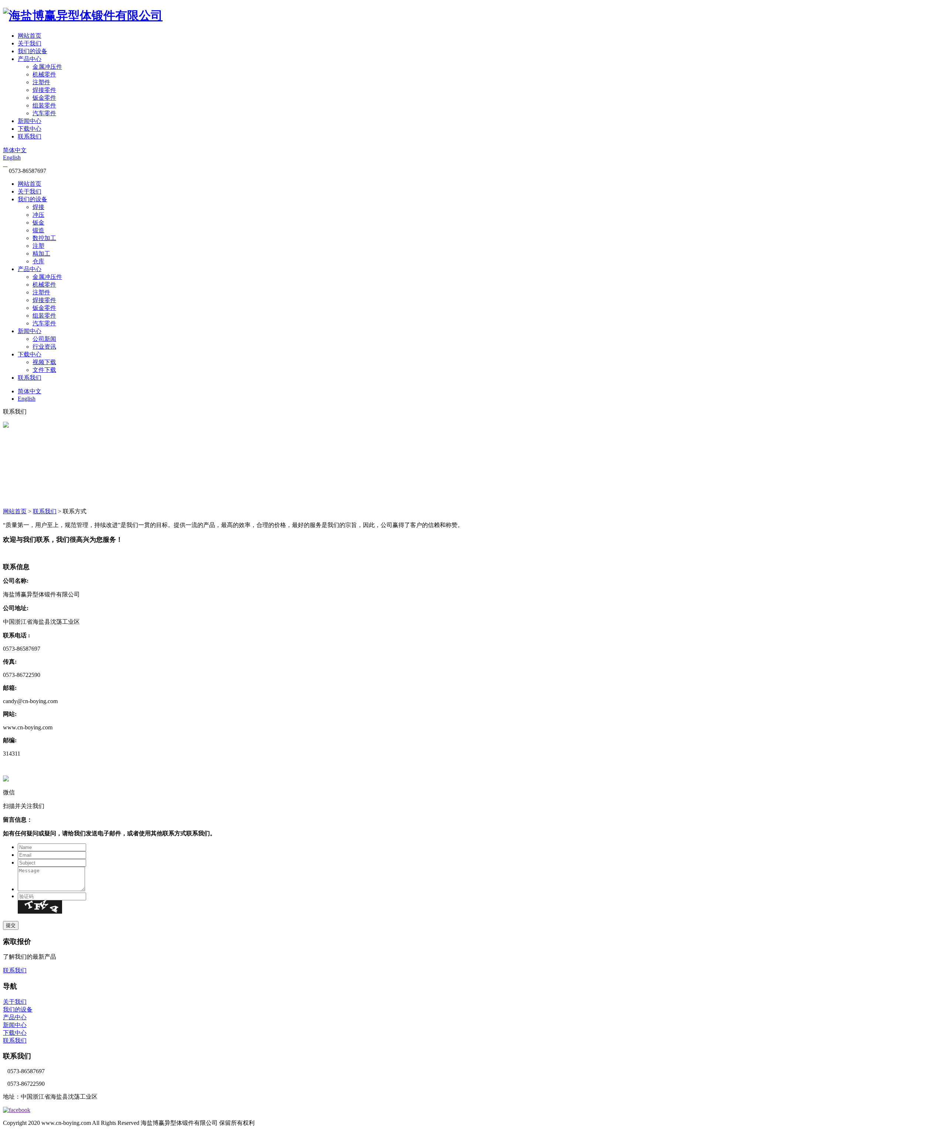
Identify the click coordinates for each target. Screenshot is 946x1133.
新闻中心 (29, 121)
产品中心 (29, 59)
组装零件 (44, 105)
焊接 (38, 207)
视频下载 (44, 362)
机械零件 (44, 74)
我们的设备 (32, 51)
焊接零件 (44, 90)
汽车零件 (44, 113)
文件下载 (44, 370)
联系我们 (29, 136)
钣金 (38, 222)
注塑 (38, 246)
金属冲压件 (47, 67)
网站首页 (29, 35)
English (12, 157)
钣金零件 (44, 98)
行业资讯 (44, 346)
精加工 (41, 253)
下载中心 (29, 129)
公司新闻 (44, 339)
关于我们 (29, 43)
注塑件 (41, 82)
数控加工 (44, 238)
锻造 (38, 230)
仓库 (38, 261)
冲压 (38, 215)
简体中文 (15, 150)
